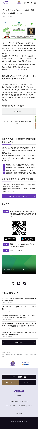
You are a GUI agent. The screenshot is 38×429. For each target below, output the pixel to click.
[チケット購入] (28, 3)
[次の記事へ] (34, 342)
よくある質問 (22, 406)
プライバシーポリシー (11, 406)
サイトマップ (25, 401)
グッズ (29, 382)
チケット (12, 382)
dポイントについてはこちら (18, 196)
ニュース (9, 352)
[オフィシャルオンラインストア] (32, 3)
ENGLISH (19, 413)
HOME (3, 352)
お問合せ (29, 406)
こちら (18, 70)
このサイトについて (15, 401)
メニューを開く (17, 377)
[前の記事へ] (4, 342)
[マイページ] (24, 3)
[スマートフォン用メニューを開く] (35, 3)
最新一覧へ (19, 343)
